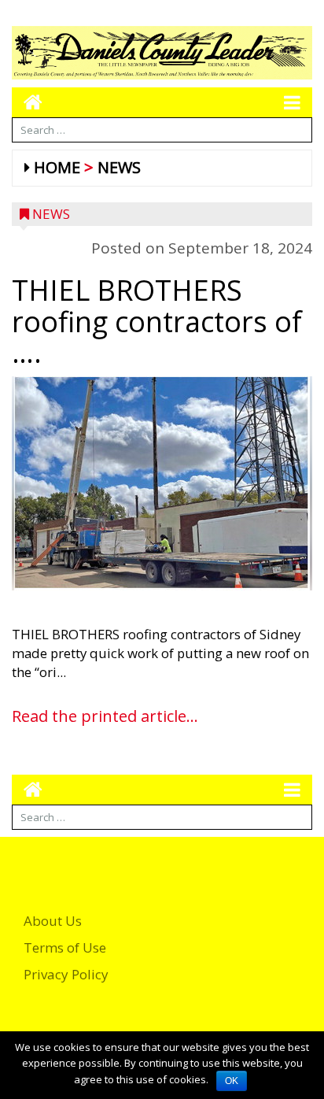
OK (231, 1080)
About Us (53, 921)
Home (57, 167)
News (119, 167)
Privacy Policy (66, 974)
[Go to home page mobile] (27, 102)
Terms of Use (65, 947)
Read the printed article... (105, 716)
